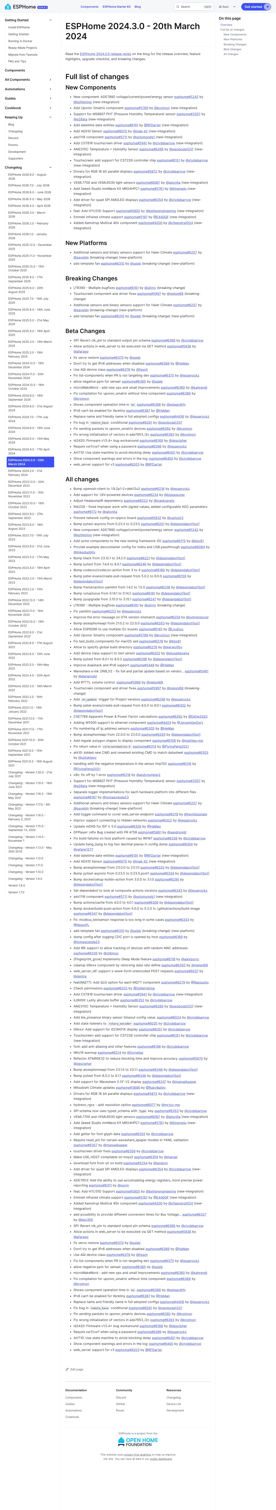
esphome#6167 (85, 797)
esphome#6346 (134, 1076)
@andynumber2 (148, 775)
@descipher (178, 440)
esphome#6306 (146, 902)
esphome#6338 (165, 838)
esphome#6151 (168, 160)
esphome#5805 (128, 211)
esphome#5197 (135, 217)
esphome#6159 (174, 576)
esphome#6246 (134, 564)
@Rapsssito (200, 982)
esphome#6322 (160, 820)
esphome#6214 (109, 1053)
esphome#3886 (128, 1088)
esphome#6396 (149, 446)
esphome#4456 (172, 416)
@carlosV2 (175, 518)
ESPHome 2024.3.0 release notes (105, 54)
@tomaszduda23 (116, 797)
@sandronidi (176, 832)
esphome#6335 (86, 953)
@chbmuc (111, 953)
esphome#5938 (179, 346)
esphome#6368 (163, 340)
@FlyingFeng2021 (175, 746)
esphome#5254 (135, 1163)
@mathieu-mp (192, 741)
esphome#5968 (129, 682)
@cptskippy (87, 758)
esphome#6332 (152, 867)
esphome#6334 (162, 873)
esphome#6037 (186, 971)
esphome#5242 (186, 97)
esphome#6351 (150, 1029)
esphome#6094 (193, 547)
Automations (73, 1410)
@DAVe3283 (198, 716)
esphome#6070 (115, 131)
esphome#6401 (163, 452)
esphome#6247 (144, 599)
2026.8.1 (42, 7)
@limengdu (178, 189)
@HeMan (182, 363)
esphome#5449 (142, 665)
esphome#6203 (127, 464)
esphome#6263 (153, 623)
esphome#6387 (138, 411)
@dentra (80, 976)
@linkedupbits (84, 552)
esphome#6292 (170, 716)
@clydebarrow (164, 143)
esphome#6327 (194, 1214)
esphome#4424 (159, 723)
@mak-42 (140, 131)
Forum (120, 1410)
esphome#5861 (149, 832)
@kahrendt (199, 387)
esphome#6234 (146, 495)
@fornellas (135, 1053)
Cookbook (72, 1417)
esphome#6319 (166, 814)
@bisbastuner (174, 495)
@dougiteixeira (177, 653)
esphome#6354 (151, 200)
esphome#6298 (153, 699)
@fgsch (142, 369)
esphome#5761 (152, 189)
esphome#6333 (177, 920)
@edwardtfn (176, 404)
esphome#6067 (148, 182)
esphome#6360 (173, 387)
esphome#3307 (188, 114)
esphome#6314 (144, 746)
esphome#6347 (85, 914)
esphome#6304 (181, 844)
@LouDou (175, 629)
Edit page (77, 1369)
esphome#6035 (146, 1023)
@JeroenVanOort (190, 723)
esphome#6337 (154, 1082)
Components (90, 6)
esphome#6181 (143, 593)
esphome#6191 (126, 125)
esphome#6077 (144, 1105)
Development (175, 1410)
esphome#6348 (151, 1070)
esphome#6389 (179, 393)
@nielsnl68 (175, 294)
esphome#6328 (129, 826)
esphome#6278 (151, 641)
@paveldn (81, 257)
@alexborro (190, 959)
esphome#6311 (100, 1185)
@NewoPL (81, 925)
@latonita (173, 182)
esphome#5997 (149, 294)
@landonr (160, 1163)
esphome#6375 (162, 375)
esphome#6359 (146, 1157)
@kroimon (162, 108)
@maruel (170, 1157)
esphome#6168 (151, 440)
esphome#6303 (196, 752)
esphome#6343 (170, 890)
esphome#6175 (174, 541)
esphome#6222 (136, 501)
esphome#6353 (167, 1111)
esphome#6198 (149, 1046)
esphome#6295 (167, 879)
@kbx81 (198, 541)
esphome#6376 (118, 369)
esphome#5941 (135, 143)
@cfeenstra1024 (180, 223)
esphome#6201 (152, 524)
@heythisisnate (195, 814)
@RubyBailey (156, 1088)
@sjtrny (150, 288)
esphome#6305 (143, 728)
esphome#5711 (116, 137)
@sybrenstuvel (197, 617)
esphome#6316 (179, 764)
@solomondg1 (144, 137)
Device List (173, 1404)
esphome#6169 (171, 937)
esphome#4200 (150, 223)
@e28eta (80, 119)
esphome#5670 (191, 1058)
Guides (70, 1404)
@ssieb (135, 263)
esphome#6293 (153, 734)
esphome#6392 (159, 429)
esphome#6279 (173, 982)
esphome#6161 (127, 288)
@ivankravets (164, 501)
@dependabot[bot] (185, 524)
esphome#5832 (149, 518)
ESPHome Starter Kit (117, 6)
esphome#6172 (85, 512)
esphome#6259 (168, 617)
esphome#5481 (196, 671)
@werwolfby (172, 647)
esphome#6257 (185, 252)
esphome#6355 (133, 1134)
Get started (253, 7)
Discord (121, 1397)
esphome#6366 (157, 363)
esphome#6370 (112, 357)
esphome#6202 (148, 653)
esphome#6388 (149, 404)
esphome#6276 (145, 647)
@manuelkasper (184, 1082)
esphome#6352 (132, 1000)
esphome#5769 (136, 108)
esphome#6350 (173, 965)
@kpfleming (83, 102)
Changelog (173, 1397)
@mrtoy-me (170, 1105)
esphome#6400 (161, 458)
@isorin (123, 1185)
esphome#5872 (145, 171)
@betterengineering (161, 211)
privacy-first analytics (137, 1454)
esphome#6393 (162, 434)
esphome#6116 (164, 959)
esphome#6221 (138, 558)
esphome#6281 (140, 422)
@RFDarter (152, 125)
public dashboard (161, 1458)
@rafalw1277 (83, 849)
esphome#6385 (134, 381)
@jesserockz (189, 375)
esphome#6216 (152, 489)
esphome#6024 (169, 1017)
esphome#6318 (119, 775)
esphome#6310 (112, 263)
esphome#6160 (153, 570)
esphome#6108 (164, 741)
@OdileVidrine (144, 988)
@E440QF (161, 217)
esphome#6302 (174, 705)
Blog (138, 6)
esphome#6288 (135, 659)
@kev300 (85, 1220)
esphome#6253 (104, 611)
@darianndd (87, 676)
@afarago (81, 351)
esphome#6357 (85, 1145)
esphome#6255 (115, 988)
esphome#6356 (124, 1151)
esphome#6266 (151, 149)
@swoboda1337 (181, 149)
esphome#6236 (158, 587)
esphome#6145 (150, 629)
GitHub (120, 1404)
